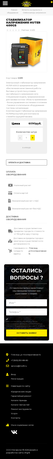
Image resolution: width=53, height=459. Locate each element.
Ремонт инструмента (21, 409)
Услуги (14, 413)
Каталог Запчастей (20, 405)
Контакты (15, 418)
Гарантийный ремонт (21, 396)
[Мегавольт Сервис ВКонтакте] (14, 432)
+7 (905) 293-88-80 (19, 360)
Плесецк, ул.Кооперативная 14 (37, 251)
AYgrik (27, 453)
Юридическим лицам (21, 391)
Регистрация (17, 379)
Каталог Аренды (19, 400)
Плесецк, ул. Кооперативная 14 (26, 355)
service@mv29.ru (19, 366)
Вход (13, 374)
